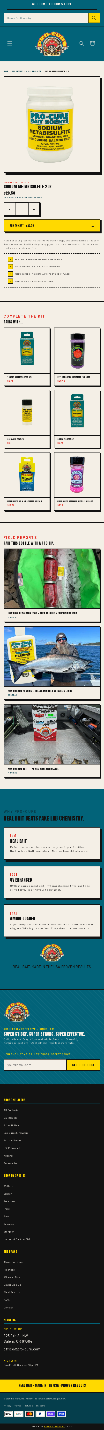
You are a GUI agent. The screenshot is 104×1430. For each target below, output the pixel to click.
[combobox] (46, 18)
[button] (9, 43)
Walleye (8, 1185)
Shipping (40, 1405)
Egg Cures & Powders (16, 1132)
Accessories (10, 1163)
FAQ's (7, 1300)
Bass (6, 1216)
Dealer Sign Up (12, 1284)
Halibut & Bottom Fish (17, 1239)
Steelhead (9, 1201)
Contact (8, 1307)
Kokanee (9, 1224)
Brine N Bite (11, 1125)
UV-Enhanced (12, 1148)
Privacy (7, 1405)
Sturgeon (9, 1231)
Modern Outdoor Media (54, 1427)
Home (6, 71)
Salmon (8, 1193)
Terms (18, 1405)
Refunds (28, 1405)
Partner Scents (12, 1140)
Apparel (8, 1155)
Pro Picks (9, 1269)
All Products (18, 71)
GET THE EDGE (83, 1064)
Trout (7, 1208)
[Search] (94, 18)
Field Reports (12, 1292)
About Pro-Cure (13, 1261)
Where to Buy (12, 1277)
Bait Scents (10, 1117)
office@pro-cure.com (22, 1349)
